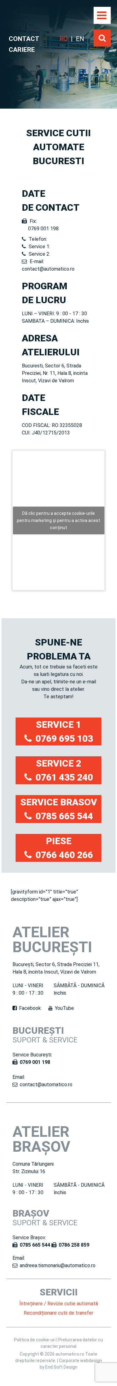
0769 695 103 (64, 738)
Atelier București (52, 939)
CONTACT (24, 39)
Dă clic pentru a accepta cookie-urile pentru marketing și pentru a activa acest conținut (58, 520)
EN (80, 39)
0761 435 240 (64, 777)
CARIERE (22, 49)
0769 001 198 (35, 1062)
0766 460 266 (64, 854)
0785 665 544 (64, 816)
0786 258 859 (74, 1245)
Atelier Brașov (41, 1139)
